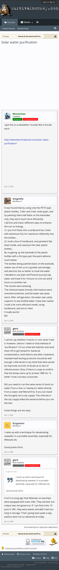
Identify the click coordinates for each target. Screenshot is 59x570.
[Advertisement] (29, 75)
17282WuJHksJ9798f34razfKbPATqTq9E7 (20, 548)
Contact (37, 558)
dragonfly (18, 198)
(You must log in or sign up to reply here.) (41, 527)
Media (27, 22)
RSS (55, 558)
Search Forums (8, 28)
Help (47, 558)
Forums (11, 22)
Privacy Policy (53, 563)
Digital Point (31, 565)
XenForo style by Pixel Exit (32, 567)
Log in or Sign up (49, 2)
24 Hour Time (24, 554)
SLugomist (18, 423)
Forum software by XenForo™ (12, 567)
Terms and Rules (40, 563)
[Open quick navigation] (55, 36)
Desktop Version (40, 554)
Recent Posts (23, 28)
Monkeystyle (9, 554)
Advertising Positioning (15, 565)
